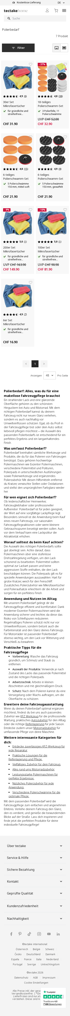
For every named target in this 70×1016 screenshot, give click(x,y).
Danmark (50, 954)
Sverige (31, 964)
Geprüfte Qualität (20, 893)
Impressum (49, 977)
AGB (35, 977)
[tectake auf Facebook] (11, 934)
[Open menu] (64, 10)
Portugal (17, 964)
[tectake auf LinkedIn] (58, 934)
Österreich (22, 949)
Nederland (52, 959)
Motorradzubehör (44, 728)
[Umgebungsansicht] (64, 48)
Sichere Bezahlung (20, 869)
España (15, 959)
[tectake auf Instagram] (39, 934)
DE (59, 2)
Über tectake (16, 846)
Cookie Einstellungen (36, 982)
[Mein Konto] (47, 10)
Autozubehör (39, 720)
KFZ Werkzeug (29, 716)
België (36, 949)
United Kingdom (50, 964)
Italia (38, 959)
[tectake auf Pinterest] (19, 934)
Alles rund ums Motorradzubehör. (33, 769)
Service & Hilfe (17, 858)
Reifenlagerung (34, 724)
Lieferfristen (20, 996)
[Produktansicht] (56, 48)
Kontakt (12, 881)
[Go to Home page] (16, 10)
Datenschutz (21, 977)
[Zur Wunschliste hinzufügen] (30, 64)
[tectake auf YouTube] (49, 934)
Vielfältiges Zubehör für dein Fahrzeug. (36, 764)
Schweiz (49, 949)
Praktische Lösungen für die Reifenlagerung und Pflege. (28, 757)
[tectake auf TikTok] (29, 934)
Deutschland (33, 954)
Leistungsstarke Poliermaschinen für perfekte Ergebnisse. (33, 776)
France (28, 959)
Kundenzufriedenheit (22, 906)
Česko (18, 954)
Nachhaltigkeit (18, 918)
